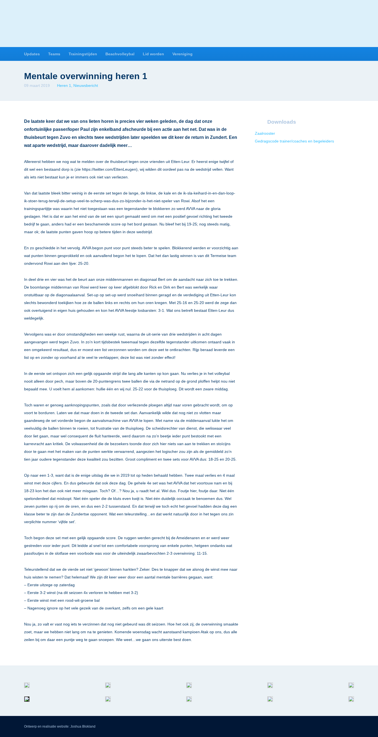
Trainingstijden (83, 54)
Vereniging (182, 54)
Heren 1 (64, 85)
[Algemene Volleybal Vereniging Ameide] (189, 24)
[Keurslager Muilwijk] (108, 703)
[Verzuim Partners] (108, 689)
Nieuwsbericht (85, 85)
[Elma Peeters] (27, 703)
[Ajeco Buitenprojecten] (351, 703)
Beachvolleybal (119, 54)
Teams (54, 54)
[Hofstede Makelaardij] (270, 689)
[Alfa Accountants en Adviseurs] (189, 689)
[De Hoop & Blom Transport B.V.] (189, 703)
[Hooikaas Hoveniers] (27, 689)
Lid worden (153, 54)
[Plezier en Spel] (270, 703)
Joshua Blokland (82, 726)
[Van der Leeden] (351, 689)
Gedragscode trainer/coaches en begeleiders (294, 141)
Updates (32, 54)
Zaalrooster (265, 133)
